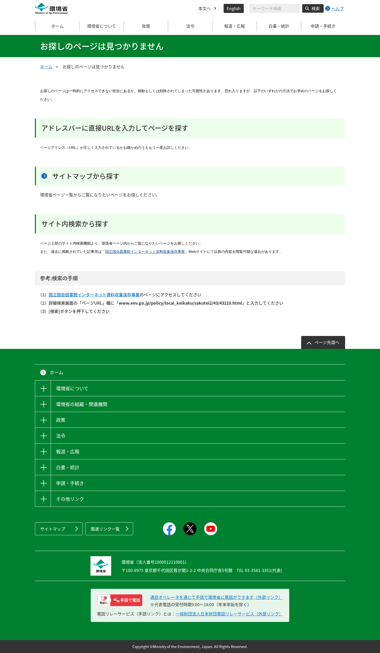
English (234, 8)
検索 (315, 8)
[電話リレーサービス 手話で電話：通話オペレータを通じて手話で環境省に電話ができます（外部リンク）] (120, 600)
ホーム (57, 26)
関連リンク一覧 (105, 529)
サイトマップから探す (85, 176)
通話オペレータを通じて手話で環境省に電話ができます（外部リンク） (216, 597)
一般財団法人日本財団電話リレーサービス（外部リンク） (229, 614)
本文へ (204, 8)
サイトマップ (52, 529)
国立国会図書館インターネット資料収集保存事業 (145, 252)
